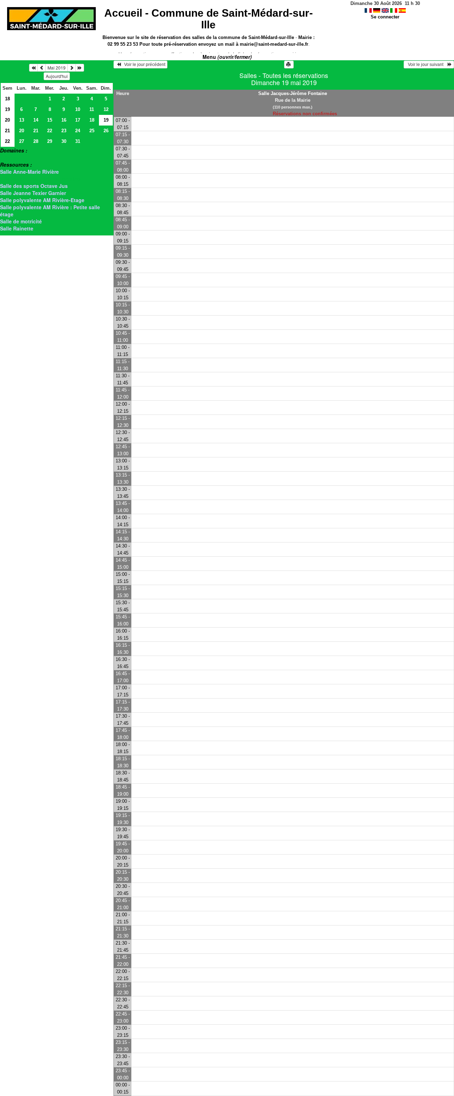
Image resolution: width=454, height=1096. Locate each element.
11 (91, 109)
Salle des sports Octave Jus (34, 185)
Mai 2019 (57, 68)
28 (35, 141)
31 (77, 141)
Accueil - (208, 18)
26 (106, 130)
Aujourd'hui (57, 76)
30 (63, 141)
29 (49, 141)
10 (77, 109)
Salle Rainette (16, 228)
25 (91, 130)
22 (49, 130)
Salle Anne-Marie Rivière (29, 171)
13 (21, 120)
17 (77, 120)
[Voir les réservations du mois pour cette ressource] (41, 68)
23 (63, 130)
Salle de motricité (21, 221)
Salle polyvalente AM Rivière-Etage (42, 200)
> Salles (9, 157)
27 (21, 141)
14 (35, 120)
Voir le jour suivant (427, 64)
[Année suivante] (80, 68)
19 (7, 109)
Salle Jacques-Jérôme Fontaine (292, 93)
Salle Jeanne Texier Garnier (33, 192)
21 (7, 130)
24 (77, 130)
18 (7, 98)
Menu (227, 56)
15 (49, 120)
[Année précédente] (33, 68)
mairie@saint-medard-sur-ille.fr (274, 44)
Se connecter (385, 17)
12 (106, 109)
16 (63, 120)
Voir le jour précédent (143, 64)
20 (7, 120)
